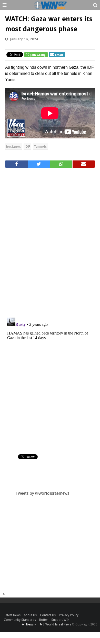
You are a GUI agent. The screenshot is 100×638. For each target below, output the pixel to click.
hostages (13, 146)
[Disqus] (50, 240)
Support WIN (60, 620)
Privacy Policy (68, 615)
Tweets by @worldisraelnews (42, 493)
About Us (30, 615)
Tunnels (40, 146)
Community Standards (20, 620)
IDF (27, 146)
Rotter (43, 620)
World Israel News (58, 624)
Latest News (12, 615)
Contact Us (48, 615)
